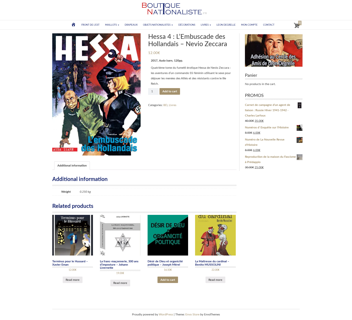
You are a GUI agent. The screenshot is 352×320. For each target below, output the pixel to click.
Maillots (111, 25)
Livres (205, 25)
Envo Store (192, 314)
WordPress (166, 314)
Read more (73, 279)
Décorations (186, 25)
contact (268, 25)
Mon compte (249, 25)
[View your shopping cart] (297, 27)
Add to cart (169, 91)
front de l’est (90, 25)
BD (165, 105)
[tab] (72, 165)
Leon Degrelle (226, 25)
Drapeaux (131, 25)
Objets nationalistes (157, 25)
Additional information (72, 165)
